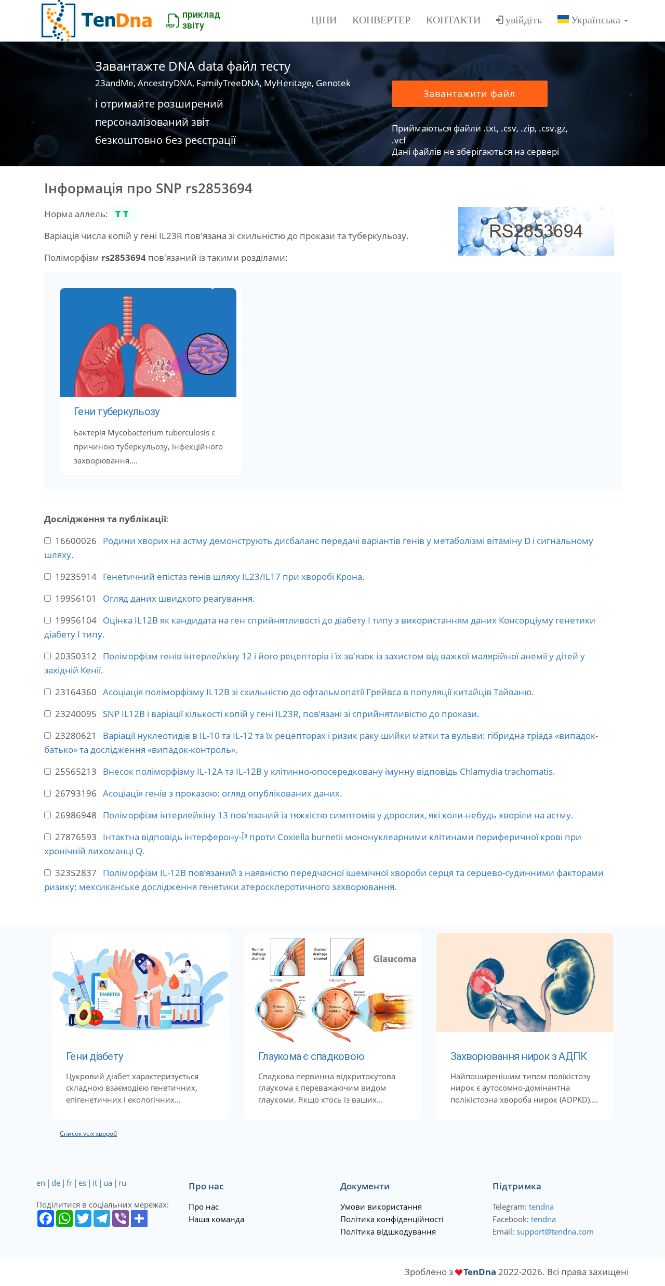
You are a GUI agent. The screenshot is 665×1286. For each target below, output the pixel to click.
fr (69, 1182)
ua (107, 1182)
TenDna (479, 1272)
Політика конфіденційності (392, 1219)
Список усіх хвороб (88, 1133)
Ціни (324, 19)
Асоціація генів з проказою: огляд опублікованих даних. (222, 793)
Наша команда (216, 1219)
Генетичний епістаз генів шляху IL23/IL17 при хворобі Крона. (234, 576)
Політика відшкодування (388, 1231)
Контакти (453, 19)
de (55, 1182)
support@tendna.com (555, 1231)
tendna (541, 1206)
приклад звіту (201, 20)
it (94, 1182)
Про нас (204, 1206)
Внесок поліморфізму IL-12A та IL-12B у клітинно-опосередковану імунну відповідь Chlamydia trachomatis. (329, 771)
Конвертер (381, 19)
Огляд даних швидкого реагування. (179, 598)
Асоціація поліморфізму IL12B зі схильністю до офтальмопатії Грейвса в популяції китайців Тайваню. (318, 692)
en (40, 1182)
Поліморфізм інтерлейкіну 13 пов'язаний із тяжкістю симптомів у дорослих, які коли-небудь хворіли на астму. (338, 815)
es (82, 1182)
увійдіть (524, 19)
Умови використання (381, 1206)
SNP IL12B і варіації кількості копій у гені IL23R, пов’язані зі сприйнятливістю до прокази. (291, 714)
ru (122, 1182)
